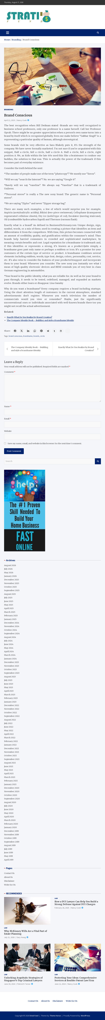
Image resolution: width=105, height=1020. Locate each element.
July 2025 (8, 597)
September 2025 (12, 590)
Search (98, 461)
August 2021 (10, 763)
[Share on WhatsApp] (34, 330)
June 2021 (8, 766)
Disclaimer (9, 881)
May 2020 (8, 813)
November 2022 (11, 709)
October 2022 (10, 712)
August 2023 (10, 676)
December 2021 (11, 748)
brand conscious (15, 336)
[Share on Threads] (61, 330)
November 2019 (11, 834)
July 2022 (8, 723)
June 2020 (8, 809)
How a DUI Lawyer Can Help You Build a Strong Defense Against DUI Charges (76, 903)
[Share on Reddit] (47, 330)
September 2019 (11, 842)
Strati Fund (34, 1015)
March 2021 (9, 777)
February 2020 (11, 824)
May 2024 (8, 648)
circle (42, 336)
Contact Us (9, 873)
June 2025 (8, 601)
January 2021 (10, 784)
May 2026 (8, 572)
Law (5, 928)
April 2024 (9, 651)
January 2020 (10, 827)
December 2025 (11, 579)
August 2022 (10, 720)
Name (7, 406)
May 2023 (8, 687)
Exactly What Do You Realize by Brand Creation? (29, 317)
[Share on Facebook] (15, 330)
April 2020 (9, 816)
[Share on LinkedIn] (28, 330)
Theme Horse (55, 1015)
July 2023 (8, 680)
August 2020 (10, 802)
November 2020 (11, 791)
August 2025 (10, 594)
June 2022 (8, 727)
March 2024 (9, 655)
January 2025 (10, 619)
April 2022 (9, 734)
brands (36, 336)
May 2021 (8, 770)
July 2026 (8, 569)
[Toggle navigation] (7, 32)
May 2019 (8, 856)
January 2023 (10, 702)
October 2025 (10, 587)
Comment (9, 372)
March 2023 (9, 694)
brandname (28, 336)
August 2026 (10, 565)
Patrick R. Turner (23, 984)
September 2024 (12, 633)
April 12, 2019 (9, 120)
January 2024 (10, 658)
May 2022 (8, 730)
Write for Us (9, 885)
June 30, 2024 (9, 984)
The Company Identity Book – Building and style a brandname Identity (40, 320)
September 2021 (11, 759)
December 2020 (11, 788)
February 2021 (11, 780)
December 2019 (11, 831)
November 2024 (11, 626)
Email (7, 418)
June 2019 (8, 852)
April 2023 (9, 691)
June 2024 (8, 644)
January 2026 (10, 576)
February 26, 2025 (62, 908)
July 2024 (8, 641)
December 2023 (11, 662)
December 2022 (11, 705)
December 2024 (11, 623)
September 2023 (11, 673)
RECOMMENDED (14, 893)
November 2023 (11, 666)
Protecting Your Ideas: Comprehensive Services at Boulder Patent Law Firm (76, 979)
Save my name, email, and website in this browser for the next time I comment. (45, 443)
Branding (8, 109)
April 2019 (8, 860)
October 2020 (10, 795)
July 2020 (8, 806)
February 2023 (11, 698)
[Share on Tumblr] (54, 330)
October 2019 (10, 838)
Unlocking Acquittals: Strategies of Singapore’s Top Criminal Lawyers (23, 979)
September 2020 (12, 798)
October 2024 (10, 630)
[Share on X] (21, 330)
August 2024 (10, 637)
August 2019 (10, 845)
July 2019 (8, 849)
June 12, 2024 (60, 984)
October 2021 (10, 755)
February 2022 (11, 741)
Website (7, 431)
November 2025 (11, 583)
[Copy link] (67, 330)
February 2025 (11, 615)
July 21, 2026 (9, 937)
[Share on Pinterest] (41, 330)
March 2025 (9, 612)
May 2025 (8, 605)
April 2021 (9, 773)
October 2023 (10, 669)
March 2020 (9, 820)
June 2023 (8, 684)
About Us (8, 877)
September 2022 (12, 716)
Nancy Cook (22, 120)
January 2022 (10, 745)
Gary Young (21, 937)
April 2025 (9, 608)
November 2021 (11, 752)
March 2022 (9, 737)
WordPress (85, 1015)
